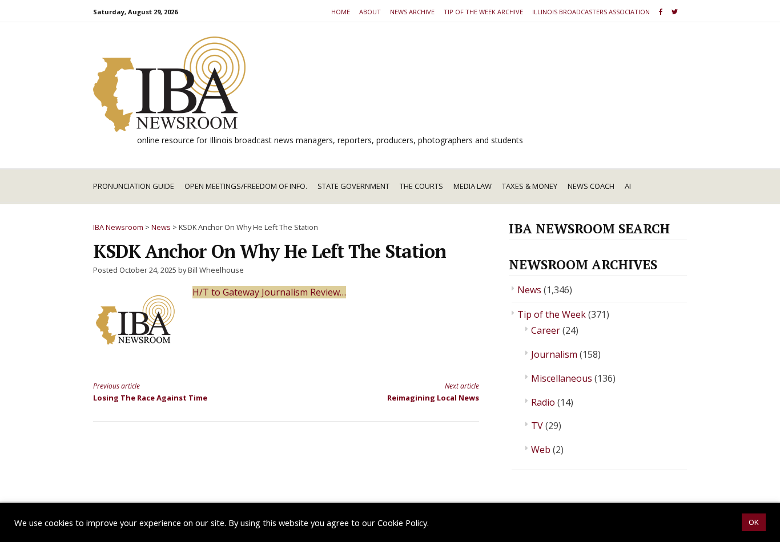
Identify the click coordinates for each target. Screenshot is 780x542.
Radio (543, 402)
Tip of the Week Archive (483, 11)
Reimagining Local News (433, 391)
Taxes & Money (529, 186)
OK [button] (754, 522)
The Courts (421, 186)
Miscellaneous (561, 378)
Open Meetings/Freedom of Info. (245, 186)
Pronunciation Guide (133, 186)
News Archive (412, 11)
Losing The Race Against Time (150, 391)
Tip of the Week (551, 314)
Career (545, 330)
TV (537, 425)
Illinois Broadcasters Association (591, 11)
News (529, 290)
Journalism (554, 354)
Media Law (472, 186)
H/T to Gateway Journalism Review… (269, 292)
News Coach (591, 186)
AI (628, 186)
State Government (353, 186)
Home (340, 11)
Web (540, 449)
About (370, 11)
